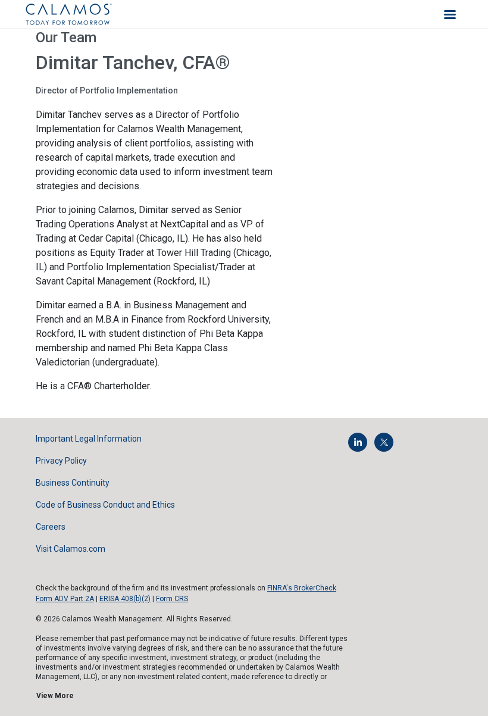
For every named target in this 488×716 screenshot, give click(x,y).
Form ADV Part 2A (65, 599)
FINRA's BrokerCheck (301, 588)
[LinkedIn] (357, 442)
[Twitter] (383, 442)
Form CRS (172, 599)
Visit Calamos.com (70, 549)
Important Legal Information (89, 438)
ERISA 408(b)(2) (125, 599)
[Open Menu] (450, 14)
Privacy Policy (61, 460)
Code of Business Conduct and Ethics (105, 504)
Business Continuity (73, 482)
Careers (50, 526)
